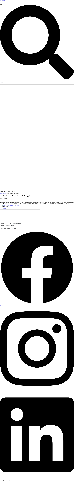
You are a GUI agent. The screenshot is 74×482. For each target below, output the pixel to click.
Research (4, 208)
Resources (4, 193)
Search (1, 4)
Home (1, 193)
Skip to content (2, 0)
